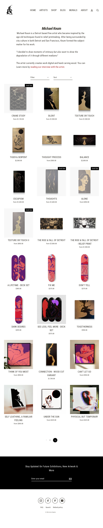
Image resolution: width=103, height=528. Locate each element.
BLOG (63, 10)
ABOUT (84, 10)
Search (48, 507)
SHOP (54, 10)
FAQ (41, 507)
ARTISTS (43, 10)
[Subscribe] (70, 478)
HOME (33, 10)
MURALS (73, 10)
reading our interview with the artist (47, 66)
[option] (18, 139)
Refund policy (58, 507)
